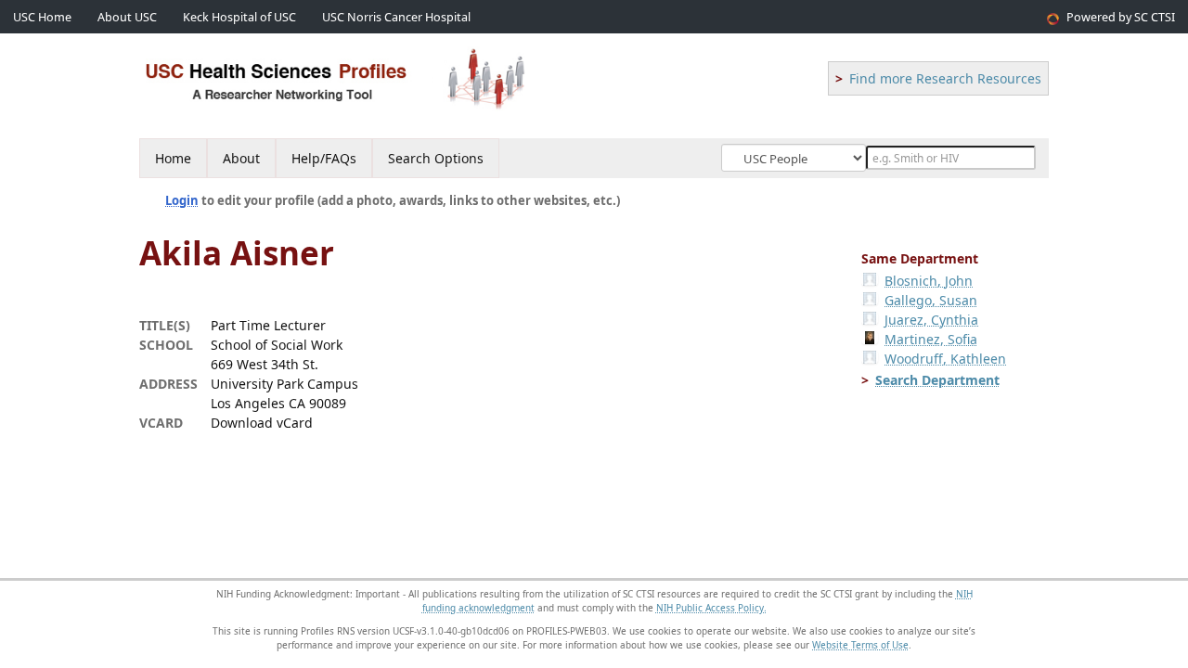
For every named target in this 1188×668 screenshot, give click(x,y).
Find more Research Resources (945, 78)
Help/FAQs (323, 158)
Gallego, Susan (931, 300)
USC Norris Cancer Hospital (396, 17)
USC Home (42, 17)
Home (173, 158)
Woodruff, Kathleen (945, 358)
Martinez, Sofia (931, 339)
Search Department (937, 380)
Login (182, 200)
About (241, 158)
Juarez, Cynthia (931, 319)
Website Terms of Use (860, 644)
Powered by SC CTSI (1120, 17)
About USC (127, 17)
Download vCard (262, 422)
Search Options (436, 158)
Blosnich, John (929, 280)
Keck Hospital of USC (239, 17)
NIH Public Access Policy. (711, 607)
